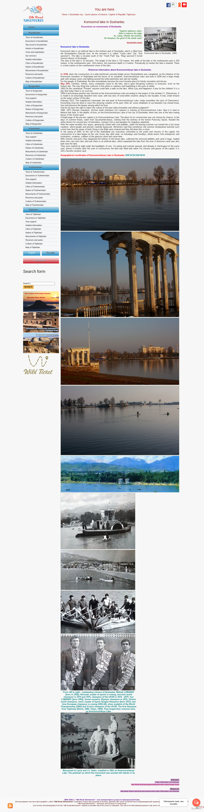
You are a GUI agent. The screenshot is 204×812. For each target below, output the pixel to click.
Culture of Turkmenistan (36, 201)
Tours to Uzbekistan (34, 133)
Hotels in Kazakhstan (35, 48)
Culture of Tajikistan (34, 244)
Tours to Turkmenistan (35, 172)
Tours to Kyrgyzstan (34, 91)
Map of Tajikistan (33, 247)
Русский (50, 253)
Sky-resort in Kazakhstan (36, 45)
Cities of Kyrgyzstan (34, 105)
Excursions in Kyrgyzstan (36, 94)
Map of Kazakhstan (34, 81)
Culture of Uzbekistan (35, 159)
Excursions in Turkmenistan (37, 175)
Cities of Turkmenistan (35, 187)
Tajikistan (33, 209)
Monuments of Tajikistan (36, 236)
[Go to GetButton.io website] (196, 809)
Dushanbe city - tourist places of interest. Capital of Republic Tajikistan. (103, 14)
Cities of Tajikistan (33, 229)
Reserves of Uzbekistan (36, 155)
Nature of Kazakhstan (35, 67)
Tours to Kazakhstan (34, 37)
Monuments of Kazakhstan (37, 70)
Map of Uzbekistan (34, 163)
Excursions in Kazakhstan (37, 41)
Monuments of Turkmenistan (38, 194)
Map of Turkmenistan (35, 205)
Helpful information (34, 59)
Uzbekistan (34, 128)
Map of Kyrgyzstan (33, 124)
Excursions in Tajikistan (36, 218)
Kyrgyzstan (34, 86)
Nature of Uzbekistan (35, 148)
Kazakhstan (34, 33)
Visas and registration (35, 52)
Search (26, 283)
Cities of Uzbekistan (34, 144)
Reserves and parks (34, 74)
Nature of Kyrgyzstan (35, 109)
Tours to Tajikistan (33, 214)
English (31, 253)
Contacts (40, 260)
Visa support (31, 98)
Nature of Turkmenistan (36, 190)
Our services (31, 56)
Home (32, 27)
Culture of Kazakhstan (35, 78)
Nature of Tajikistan (34, 233)
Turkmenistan (35, 167)
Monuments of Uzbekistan (37, 152)
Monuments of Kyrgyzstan (37, 113)
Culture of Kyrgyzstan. (35, 120)
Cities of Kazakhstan (34, 63)
